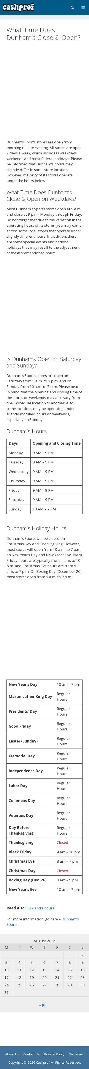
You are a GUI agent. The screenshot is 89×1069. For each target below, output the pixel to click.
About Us (12, 1054)
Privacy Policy (54, 1054)
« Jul (42, 1004)
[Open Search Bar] (72, 7)
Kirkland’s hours (40, 908)
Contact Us (31, 1054)
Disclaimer (76, 1054)
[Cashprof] (18, 7)
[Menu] (83, 7)
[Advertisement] (44, 93)
